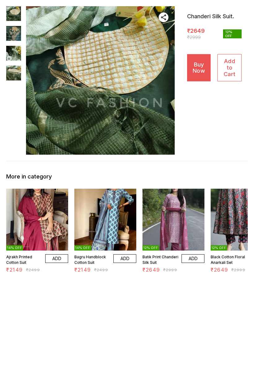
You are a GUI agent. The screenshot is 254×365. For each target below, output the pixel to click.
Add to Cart (229, 67)
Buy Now (199, 67)
